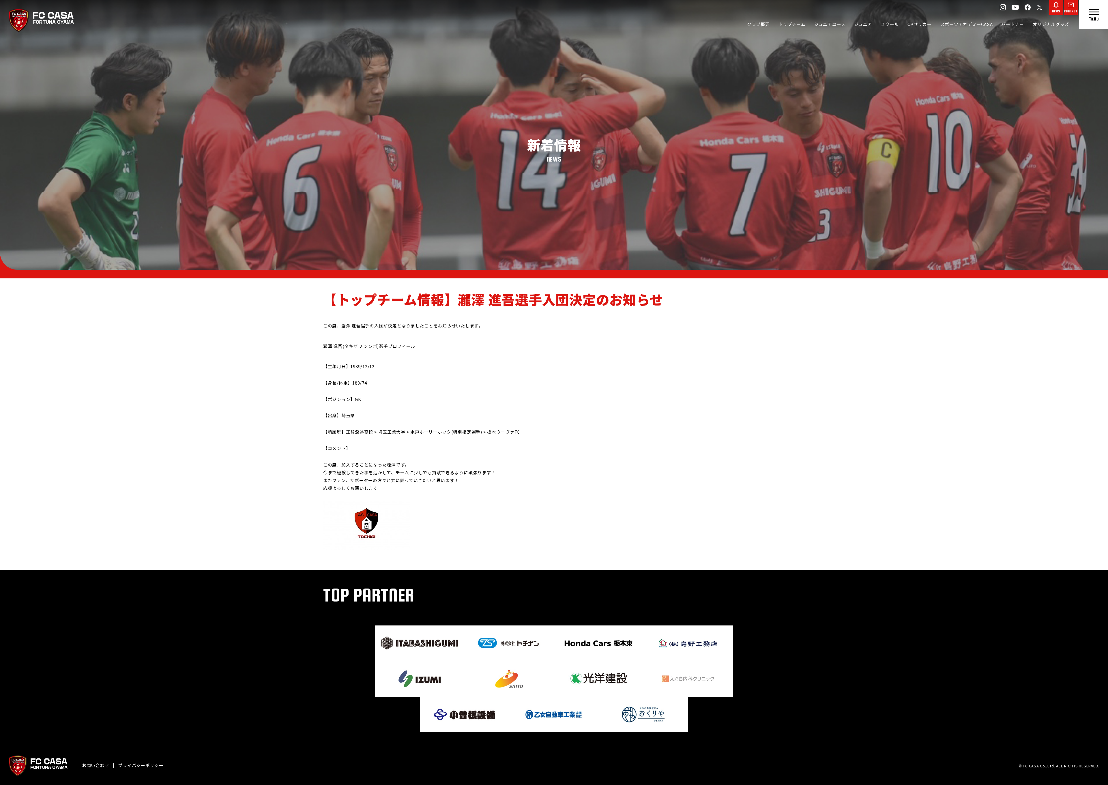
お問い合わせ (95, 765)
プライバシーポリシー (141, 765)
